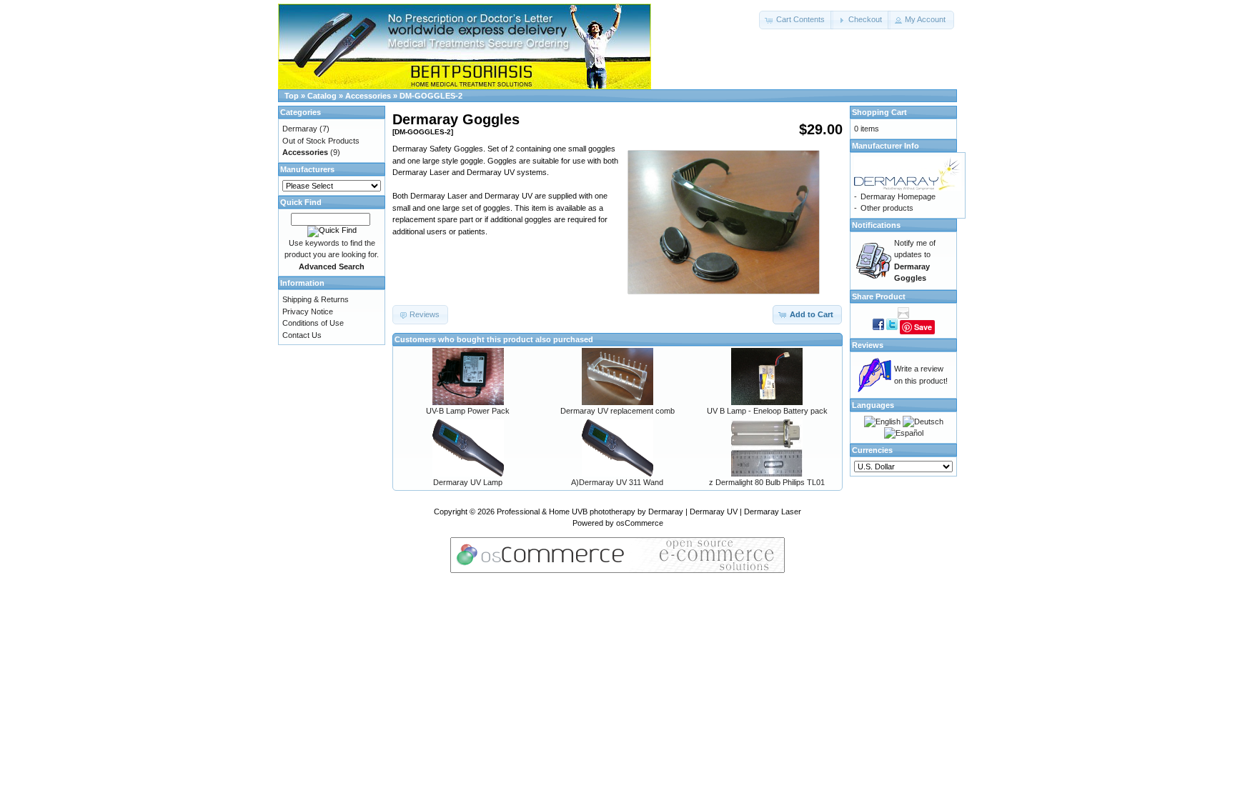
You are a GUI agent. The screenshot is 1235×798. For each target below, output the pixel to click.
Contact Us (302, 335)
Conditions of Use (313, 323)
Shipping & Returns (315, 299)
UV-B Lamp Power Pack (468, 411)
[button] (796, 20)
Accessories (368, 95)
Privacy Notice (307, 311)
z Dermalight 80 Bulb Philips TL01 (767, 482)
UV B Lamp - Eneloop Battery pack (767, 411)
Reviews (867, 345)
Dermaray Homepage (898, 196)
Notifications (876, 225)
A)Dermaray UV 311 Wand (617, 482)
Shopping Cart (879, 112)
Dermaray (299, 128)
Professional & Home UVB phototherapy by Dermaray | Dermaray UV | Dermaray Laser (649, 511)
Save (923, 326)
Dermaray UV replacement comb (617, 411)
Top (291, 95)
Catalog (322, 95)
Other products (886, 208)
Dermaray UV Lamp (467, 482)
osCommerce (639, 523)
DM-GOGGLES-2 (431, 95)
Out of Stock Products (320, 140)
